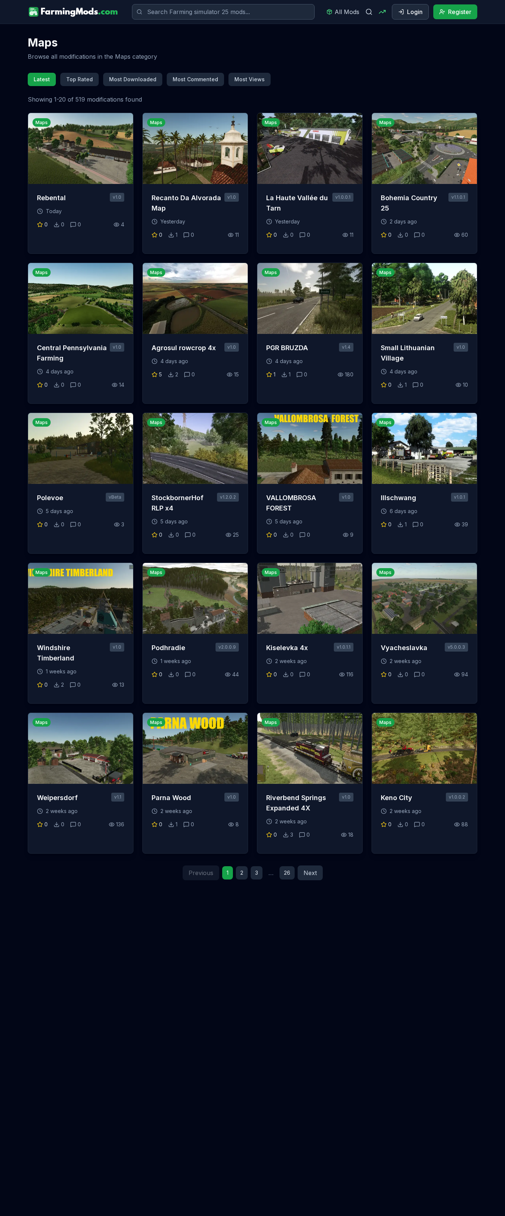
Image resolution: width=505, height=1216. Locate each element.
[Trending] (382, 12)
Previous (201, 873)
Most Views (249, 79)
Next (310, 873)
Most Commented (195, 79)
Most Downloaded (132, 79)
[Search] (369, 12)
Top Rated (79, 79)
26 (287, 873)
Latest (42, 79)
